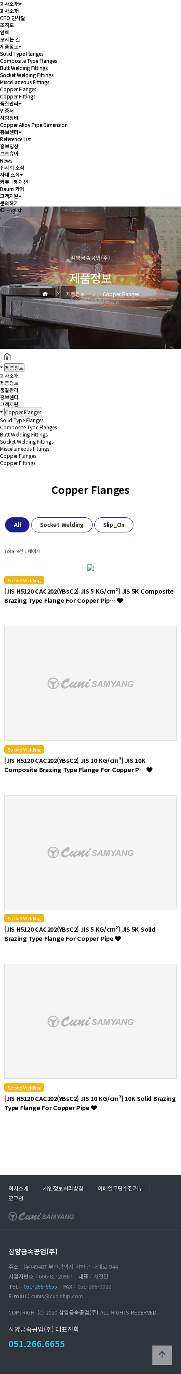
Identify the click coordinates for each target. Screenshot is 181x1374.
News (6, 160)
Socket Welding (62, 525)
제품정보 (9, 46)
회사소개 (9, 3)
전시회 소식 (12, 167)
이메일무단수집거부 (120, 1188)
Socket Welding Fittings (26, 74)
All (17, 525)
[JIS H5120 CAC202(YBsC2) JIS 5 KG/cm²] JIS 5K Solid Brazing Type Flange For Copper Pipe (79, 934)
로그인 (16, 1198)
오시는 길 (10, 39)
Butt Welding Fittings (24, 67)
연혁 (4, 32)
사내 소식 (10, 174)
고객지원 (9, 195)
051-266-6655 (40, 1286)
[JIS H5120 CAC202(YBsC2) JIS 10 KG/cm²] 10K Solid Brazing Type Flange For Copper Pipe (90, 1103)
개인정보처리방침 (63, 1188)
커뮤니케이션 (14, 181)
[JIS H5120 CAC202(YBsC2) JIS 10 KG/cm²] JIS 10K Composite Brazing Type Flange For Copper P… (75, 765)
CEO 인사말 (12, 17)
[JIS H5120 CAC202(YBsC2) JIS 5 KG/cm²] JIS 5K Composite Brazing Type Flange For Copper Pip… (89, 595)
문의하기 (9, 203)
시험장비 (9, 117)
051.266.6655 (36, 1344)
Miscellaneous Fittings (24, 81)
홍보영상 (9, 146)
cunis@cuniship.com (57, 1296)
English (14, 210)
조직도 (7, 24)
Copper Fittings (17, 96)
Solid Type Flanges (21, 53)
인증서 (7, 110)
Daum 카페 (12, 188)
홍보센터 (9, 131)
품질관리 (9, 103)
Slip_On (114, 525)
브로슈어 (9, 153)
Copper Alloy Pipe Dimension (34, 124)
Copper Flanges (18, 89)
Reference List (15, 138)
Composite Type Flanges (28, 60)
